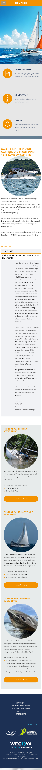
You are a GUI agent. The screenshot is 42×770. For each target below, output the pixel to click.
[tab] (21, 251)
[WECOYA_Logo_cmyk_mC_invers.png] (21, 747)
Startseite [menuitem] (20, 703)
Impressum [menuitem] (21, 711)
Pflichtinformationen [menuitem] (21, 706)
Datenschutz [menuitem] (21, 714)
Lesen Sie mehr (21, 498)
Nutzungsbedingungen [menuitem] (21, 708)
